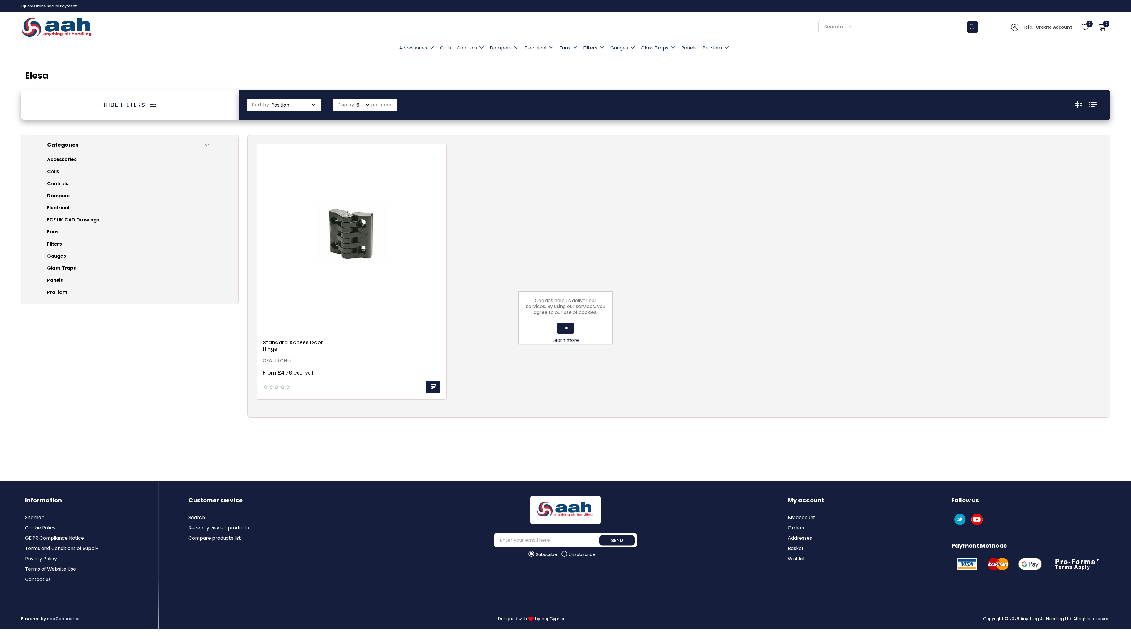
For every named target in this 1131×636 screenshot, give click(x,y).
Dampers (501, 47)
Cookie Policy (40, 527)
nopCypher (553, 619)
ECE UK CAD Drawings (73, 219)
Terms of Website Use (50, 569)
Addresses (800, 538)
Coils (445, 47)
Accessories (413, 47)
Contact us (38, 579)
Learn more (565, 340)
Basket (796, 548)
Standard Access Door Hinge (293, 345)
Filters (590, 47)
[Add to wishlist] (440, 155)
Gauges (619, 47)
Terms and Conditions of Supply (61, 548)
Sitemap (34, 517)
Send (617, 540)
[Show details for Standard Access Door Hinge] (351, 238)
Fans (564, 47)
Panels (689, 47)
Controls (467, 47)
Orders (796, 527)
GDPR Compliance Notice (54, 538)
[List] (1093, 104)
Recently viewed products (218, 527)
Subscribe (547, 554)
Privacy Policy (41, 558)
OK (565, 328)
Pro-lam (712, 47)
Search (196, 517)
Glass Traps (654, 47)
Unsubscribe (582, 554)
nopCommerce (63, 619)
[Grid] (1082, 104)
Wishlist (796, 558)
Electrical (535, 47)
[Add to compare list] (440, 167)
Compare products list (214, 538)
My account (801, 517)
